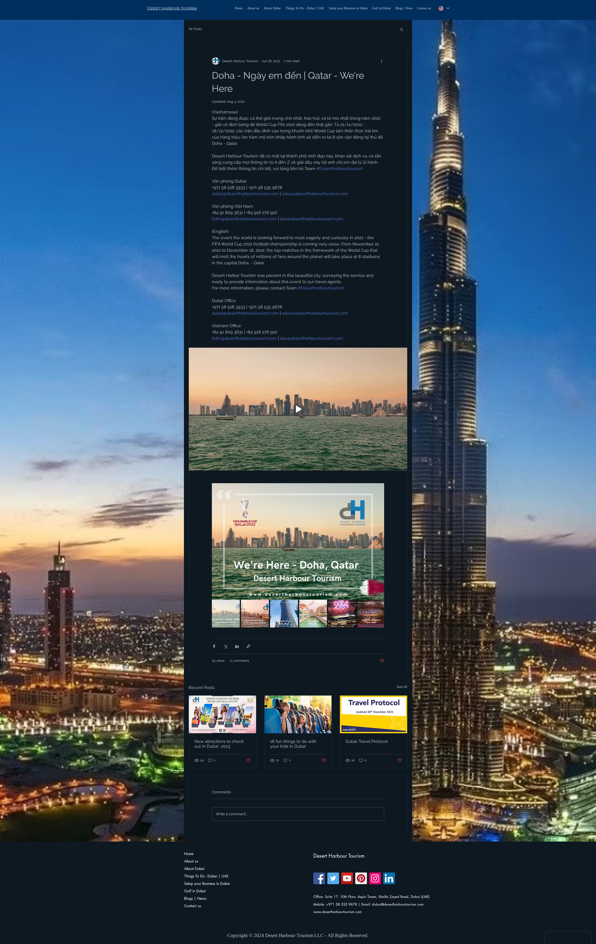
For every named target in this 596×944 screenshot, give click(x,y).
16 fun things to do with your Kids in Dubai (293, 744)
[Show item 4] (313, 614)
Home (188, 853)
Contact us (192, 905)
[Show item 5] (342, 614)
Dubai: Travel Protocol (366, 741)
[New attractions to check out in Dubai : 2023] (222, 714)
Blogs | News (195, 898)
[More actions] (381, 61)
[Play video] (298, 409)
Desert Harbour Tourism (339, 855)
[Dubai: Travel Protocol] (373, 714)
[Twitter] (333, 878)
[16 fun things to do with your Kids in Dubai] (298, 714)
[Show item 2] (255, 614)
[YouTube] (347, 878)
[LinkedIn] (389, 878)
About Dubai (194, 868)
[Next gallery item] (378, 541)
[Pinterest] (361, 878)
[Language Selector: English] (443, 8)
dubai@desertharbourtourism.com (398, 904)
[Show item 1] (226, 614)
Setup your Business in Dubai (206, 883)
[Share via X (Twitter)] (225, 646)
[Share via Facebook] (214, 646)
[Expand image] (298, 541)
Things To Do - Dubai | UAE (206, 876)
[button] (174, 17)
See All (402, 687)
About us (191, 861)
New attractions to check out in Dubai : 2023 (219, 744)
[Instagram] (375, 878)
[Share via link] (248, 646)
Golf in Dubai (195, 891)
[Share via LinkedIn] (237, 646)
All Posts (195, 29)
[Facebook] (319, 878)
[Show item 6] (371, 614)
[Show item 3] (284, 614)
